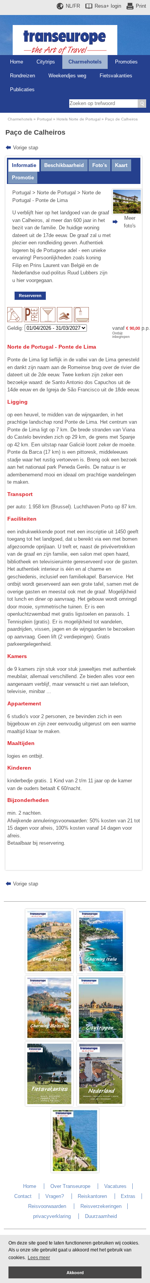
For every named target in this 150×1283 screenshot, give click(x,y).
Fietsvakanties (116, 76)
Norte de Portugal (56, 192)
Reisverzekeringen (101, 1206)
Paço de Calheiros (121, 119)
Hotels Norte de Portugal (78, 119)
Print (141, 6)
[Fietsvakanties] (49, 1104)
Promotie (23, 177)
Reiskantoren (92, 1196)
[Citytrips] (101, 1038)
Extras (128, 1196)
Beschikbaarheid (64, 165)
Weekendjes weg (67, 76)
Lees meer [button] (39, 1257)
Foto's (99, 165)
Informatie (24, 165)
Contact (23, 1196)
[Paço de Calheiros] (127, 213)
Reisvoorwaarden (47, 1206)
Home (16, 62)
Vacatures (115, 1186)
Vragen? (54, 1196)
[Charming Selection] (49, 1038)
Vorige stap (25, 147)
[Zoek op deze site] (142, 103)
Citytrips (46, 62)
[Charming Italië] (101, 971)
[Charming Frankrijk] (49, 971)
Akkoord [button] (75, 1272)
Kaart (121, 165)
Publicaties (22, 89)
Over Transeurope (70, 1186)
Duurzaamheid (101, 1216)
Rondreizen (22, 76)
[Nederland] (101, 1104)
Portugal (44, 119)
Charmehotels (85, 62)
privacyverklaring (52, 1216)
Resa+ (108, 6)
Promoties (126, 62)
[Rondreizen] (75, 1171)
